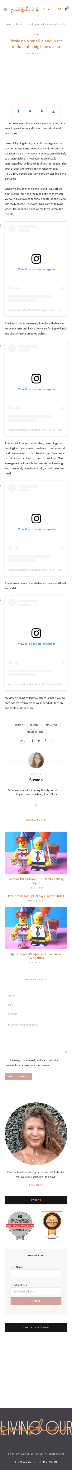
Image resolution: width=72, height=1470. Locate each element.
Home (8, 23)
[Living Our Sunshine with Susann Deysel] (25, 9)
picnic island (35, 732)
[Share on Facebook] (18, 111)
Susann (36, 779)
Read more (36, 1185)
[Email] (54, 111)
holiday (18, 725)
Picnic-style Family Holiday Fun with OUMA (36, 896)
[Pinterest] (42, 111)
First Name (17, 1267)
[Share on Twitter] (30, 111)
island (34, 725)
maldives (52, 725)
